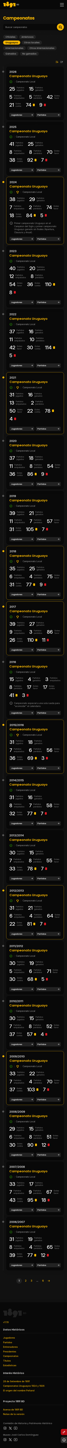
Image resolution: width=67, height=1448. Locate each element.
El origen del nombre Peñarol (19, 1390)
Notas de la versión (13, 1414)
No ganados (29, 53)
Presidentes (9, 1351)
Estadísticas (9, 1365)
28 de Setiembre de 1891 (16, 1381)
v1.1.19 (6, 1322)
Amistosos (28, 36)
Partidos (41, 114)
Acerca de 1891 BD (13, 1409)
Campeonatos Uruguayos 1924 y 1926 (23, 1386)
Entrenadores (10, 1347)
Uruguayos (11, 42)
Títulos (7, 1360)
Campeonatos (10, 1356)
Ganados (10, 53)
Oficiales (10, 36)
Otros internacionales (41, 48)
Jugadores (16, 114)
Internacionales (14, 48)
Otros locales (32, 42)
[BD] (9, 5)
